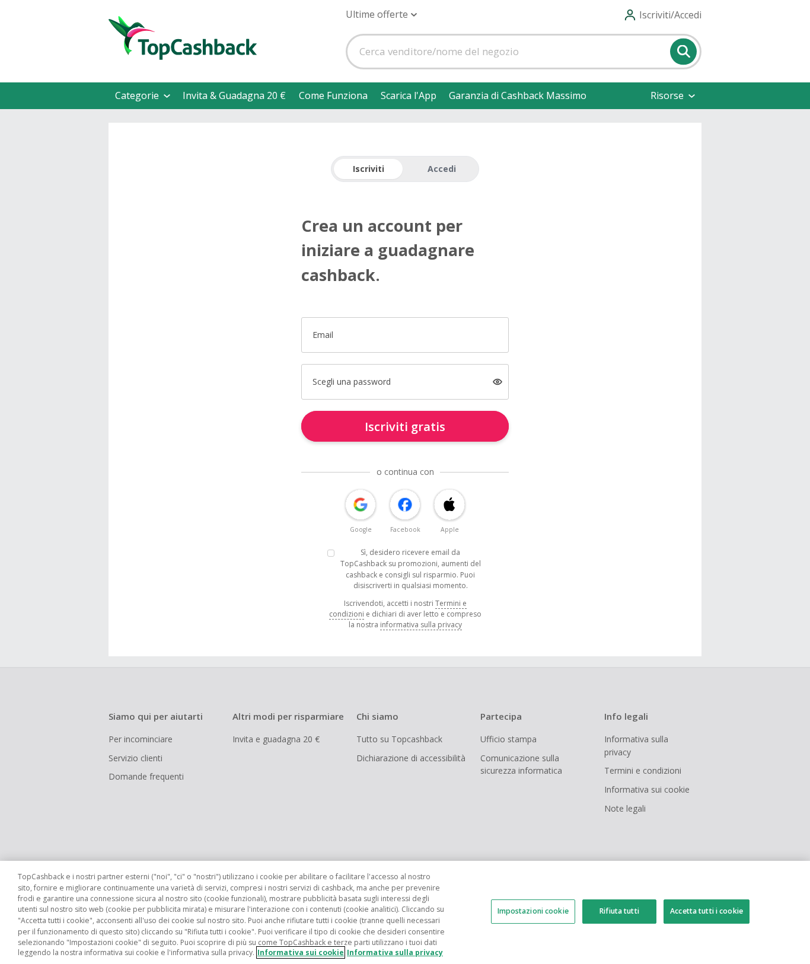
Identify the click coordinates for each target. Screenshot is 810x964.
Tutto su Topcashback (399, 739)
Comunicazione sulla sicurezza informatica (521, 764)
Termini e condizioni (642, 770)
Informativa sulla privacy (636, 745)
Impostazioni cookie (533, 911)
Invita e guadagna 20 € (276, 739)
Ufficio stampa (508, 739)
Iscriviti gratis (405, 427)
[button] (381, 14)
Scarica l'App (408, 95)
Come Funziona (333, 95)
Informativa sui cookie (647, 789)
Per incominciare (141, 739)
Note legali (625, 808)
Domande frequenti (146, 776)
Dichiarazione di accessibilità (410, 758)
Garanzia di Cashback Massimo (517, 95)
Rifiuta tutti (619, 911)
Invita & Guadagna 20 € (234, 95)
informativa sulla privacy (421, 625)
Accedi (442, 168)
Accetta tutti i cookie (706, 911)
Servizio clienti (135, 758)
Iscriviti (368, 168)
